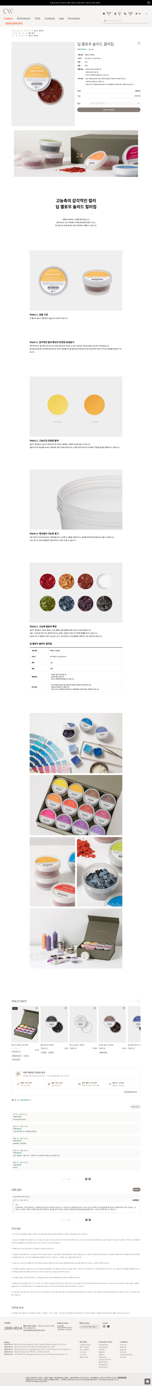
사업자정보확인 (122, 1377)
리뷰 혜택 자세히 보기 (130, 1092)
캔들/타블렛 (15, 30)
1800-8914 (13, 1328)
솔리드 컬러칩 (39, 30)
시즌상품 (14, 33)
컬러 (23, 33)
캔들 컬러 (27, 30)
